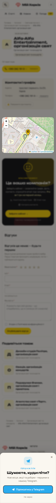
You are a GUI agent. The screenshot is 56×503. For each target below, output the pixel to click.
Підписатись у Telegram (30, 489)
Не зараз (28, 497)
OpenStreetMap (46, 151)
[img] (28, 135)
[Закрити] (51, 457)
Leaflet (34, 151)
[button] (28, 132)
